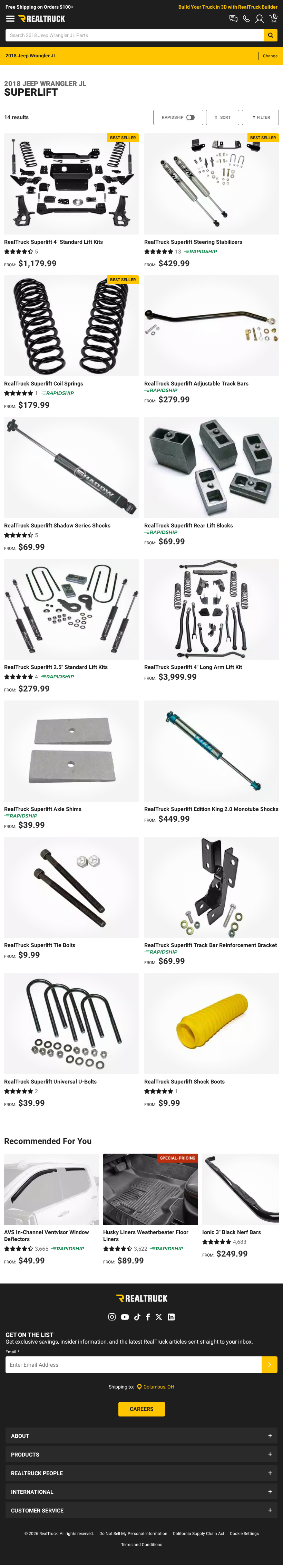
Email (12, 1351)
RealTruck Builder (257, 7)
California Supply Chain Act (198, 1533)
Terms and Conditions (141, 1544)
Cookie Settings (244, 1533)
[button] (141, 1435)
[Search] (270, 35)
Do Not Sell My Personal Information (133, 1533)
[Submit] (269, 1364)
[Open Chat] (233, 18)
